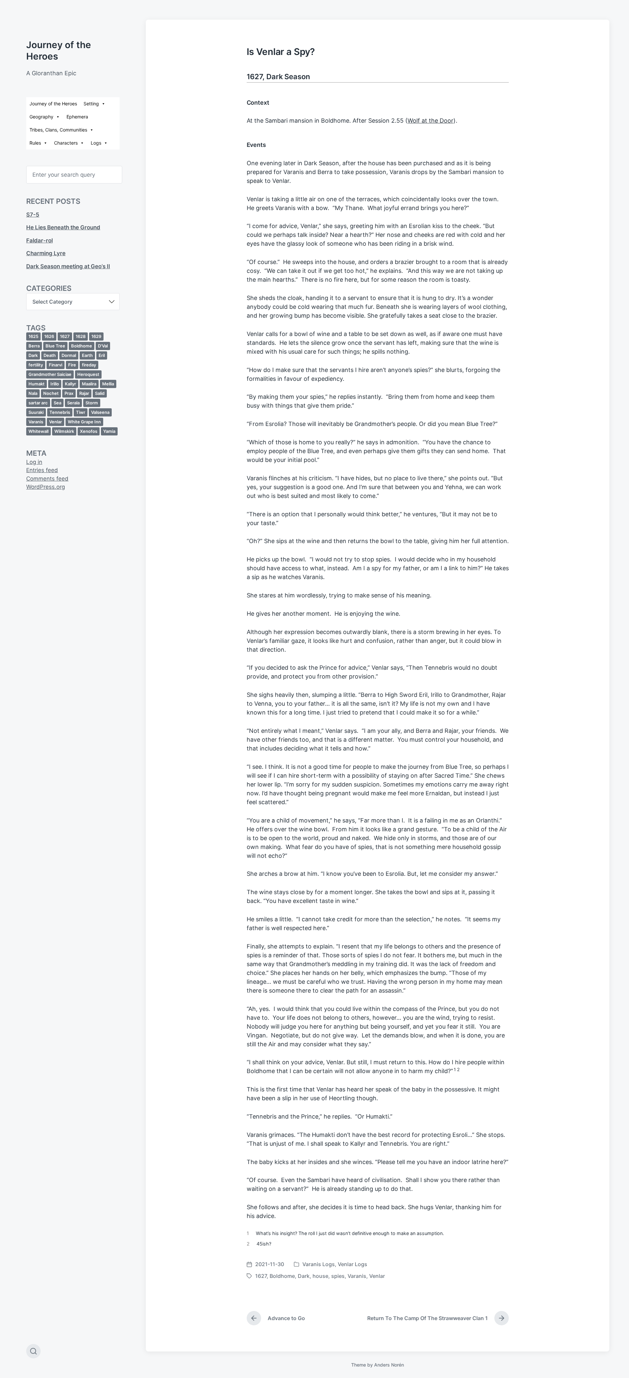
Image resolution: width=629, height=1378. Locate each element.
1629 (96, 336)
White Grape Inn (84, 421)
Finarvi (55, 364)
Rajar (84, 393)
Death (50, 355)
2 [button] (458, 1069)
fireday (89, 364)
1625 (33, 336)
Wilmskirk (64, 431)
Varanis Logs (318, 1264)
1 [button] (455, 1069)
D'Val (103, 345)
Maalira (89, 383)
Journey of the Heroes (53, 103)
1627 (65, 336)
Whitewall (38, 431)
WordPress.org (45, 487)
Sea (57, 402)
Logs (96, 143)
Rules (35, 143)
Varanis (36, 421)
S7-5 (32, 214)
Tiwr (80, 412)
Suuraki (36, 412)
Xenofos (88, 431)
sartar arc (38, 402)
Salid (100, 393)
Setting (91, 103)
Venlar (55, 421)
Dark (33, 355)
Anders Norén (389, 1365)
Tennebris (59, 412)
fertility (36, 364)
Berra (34, 345)
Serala (73, 402)
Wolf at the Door (430, 120)
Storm (92, 402)
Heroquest (88, 374)
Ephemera (77, 116)
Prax (69, 393)
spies (338, 1276)
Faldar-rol (39, 240)
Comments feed (47, 478)
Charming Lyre (46, 253)
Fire (72, 364)
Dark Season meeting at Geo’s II (68, 266)
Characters (66, 143)
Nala (33, 393)
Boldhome (81, 345)
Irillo (54, 383)
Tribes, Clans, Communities (58, 129)
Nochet (51, 393)
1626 (49, 336)
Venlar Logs (352, 1264)
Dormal (69, 355)
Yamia (109, 431)
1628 (81, 336)
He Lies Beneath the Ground (63, 227)
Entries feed (42, 470)
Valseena (100, 412)
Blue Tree (55, 345)
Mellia (108, 383)
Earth (87, 355)
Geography (41, 116)
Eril (102, 355)
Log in (34, 462)
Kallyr (70, 383)
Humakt (37, 383)
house (320, 1276)
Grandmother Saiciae (50, 374)
